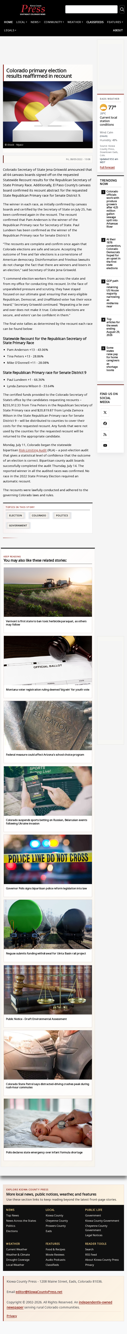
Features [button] (114, 22)
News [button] (35, 22)
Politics (10, 1226)
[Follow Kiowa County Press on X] (105, 412)
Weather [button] (74, 22)
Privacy (89, 1265)
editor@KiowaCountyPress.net (39, 1292)
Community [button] (53, 22)
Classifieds (95, 22)
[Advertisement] (110, 544)
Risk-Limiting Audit (33, 450)
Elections (12, 1231)
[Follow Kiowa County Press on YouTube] (105, 445)
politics (62, 515)
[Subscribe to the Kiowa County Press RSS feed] (105, 434)
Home (8, 22)
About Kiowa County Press (102, 1260)
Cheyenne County (57, 1221)
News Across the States (21, 1221)
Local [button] (20, 22)
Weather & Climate (18, 1254)
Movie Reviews (55, 1254)
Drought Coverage (17, 1260)
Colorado (39, 515)
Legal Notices (93, 1235)
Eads (49, 1231)
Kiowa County (54, 1215)
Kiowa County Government (102, 1221)
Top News (12, 1215)
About (118, 30)
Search (89, 1249)
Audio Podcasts (55, 1260)
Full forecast (107, 167)
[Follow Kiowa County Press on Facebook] (105, 423)
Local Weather (15, 1265)
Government (18, 525)
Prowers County (56, 1226)
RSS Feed (91, 1254)
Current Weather (16, 1249)
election (15, 515)
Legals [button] (9, 30)
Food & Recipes (55, 1249)
